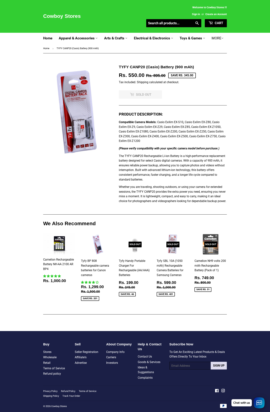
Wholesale (50, 357)
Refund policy (52, 373)
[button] (52, 276)
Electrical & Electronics (152, 38)
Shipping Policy (51, 396)
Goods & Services (149, 362)
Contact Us (145, 356)
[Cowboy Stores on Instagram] (223, 391)
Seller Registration (86, 352)
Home (47, 38)
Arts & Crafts (114, 38)
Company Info (115, 352)
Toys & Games (191, 38)
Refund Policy (68, 391)
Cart (218, 23)
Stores (47, 352)
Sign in (196, 14)
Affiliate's (81, 357)
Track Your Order (71, 396)
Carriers (111, 357)
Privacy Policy (50, 391)
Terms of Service (54, 368)
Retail (47, 363)
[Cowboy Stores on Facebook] (217, 391)
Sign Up (218, 365)
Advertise (81, 363)
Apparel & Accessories (77, 38)
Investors (112, 363)
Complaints (145, 377)
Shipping (142, 82)
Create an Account (216, 14)
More (216, 38)
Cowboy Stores (62, 16)
